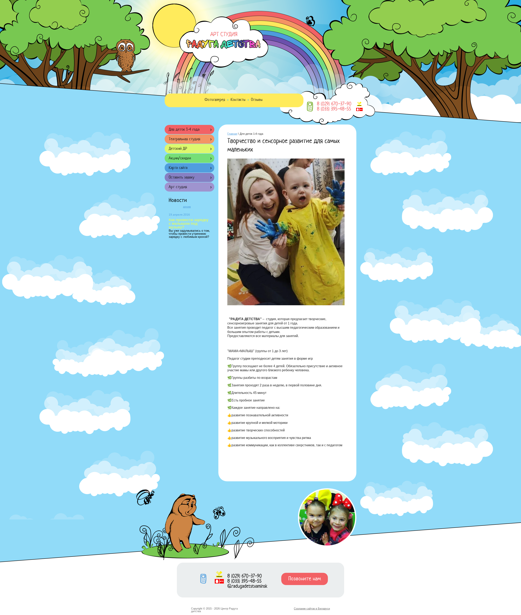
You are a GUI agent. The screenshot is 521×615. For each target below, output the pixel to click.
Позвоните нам (304, 579)
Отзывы (257, 100)
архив (187, 206)
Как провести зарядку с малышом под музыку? (188, 223)
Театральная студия (184, 139)
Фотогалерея (215, 100)
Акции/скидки (180, 158)
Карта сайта (178, 168)
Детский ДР (178, 149)
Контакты (238, 100)
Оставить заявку (181, 177)
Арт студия (178, 187)
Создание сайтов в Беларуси (312, 608)
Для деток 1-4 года (184, 130)
